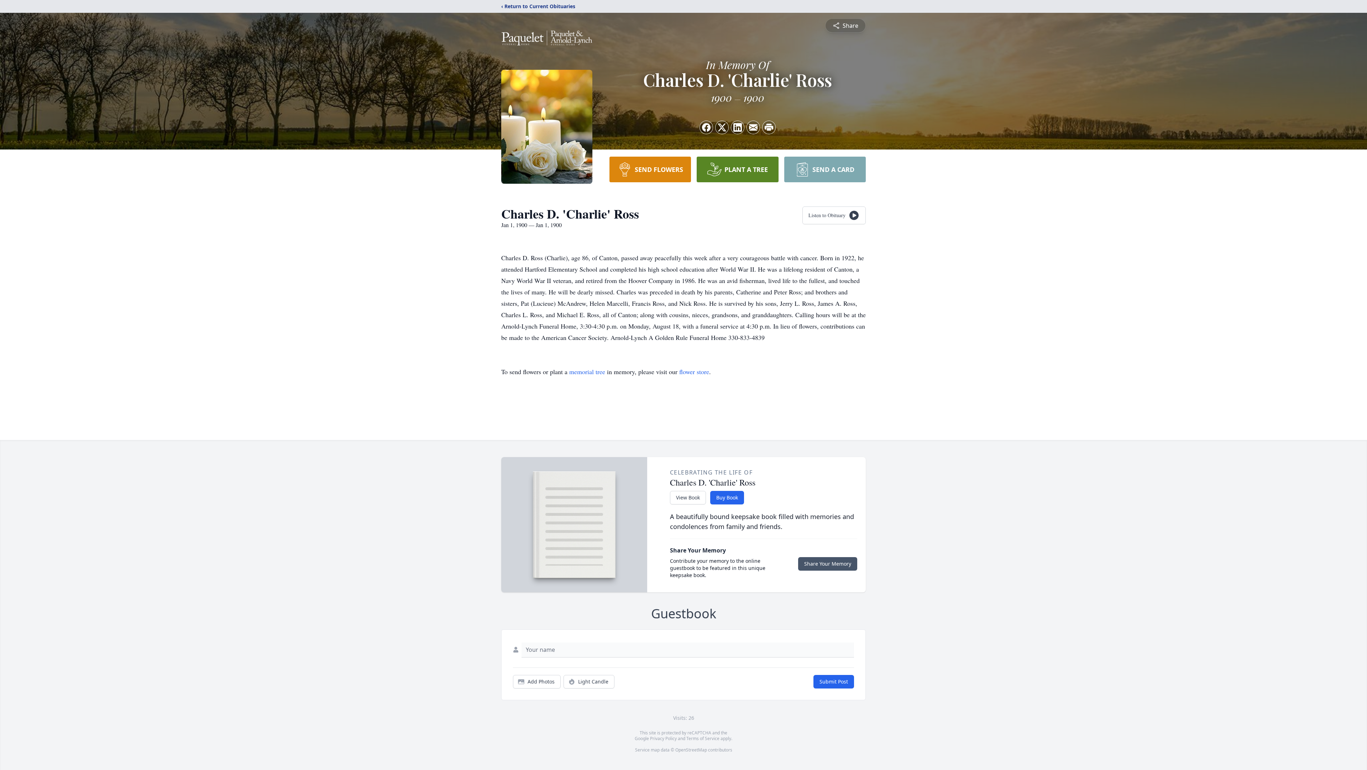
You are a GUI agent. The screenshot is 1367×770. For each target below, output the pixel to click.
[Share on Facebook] (706, 127)
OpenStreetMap (691, 750)
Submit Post (833, 681)
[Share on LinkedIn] (737, 127)
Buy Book (727, 497)
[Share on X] (722, 127)
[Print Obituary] (769, 127)
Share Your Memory (827, 563)
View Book (688, 497)
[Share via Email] (753, 127)
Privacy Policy (663, 738)
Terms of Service (702, 738)
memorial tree (587, 371)
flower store (694, 371)
